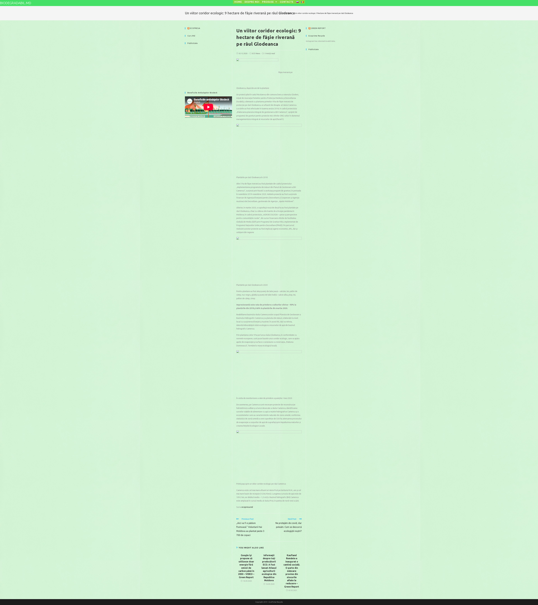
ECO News (256, 53)
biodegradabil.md (15, 3)
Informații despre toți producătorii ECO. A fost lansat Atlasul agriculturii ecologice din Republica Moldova (268, 568)
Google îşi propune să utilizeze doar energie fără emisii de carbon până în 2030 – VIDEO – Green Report (246, 566)
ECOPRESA (195, 28)
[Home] (280, 13)
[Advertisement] (208, 66)
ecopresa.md (247, 507)
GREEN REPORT (318, 28)
